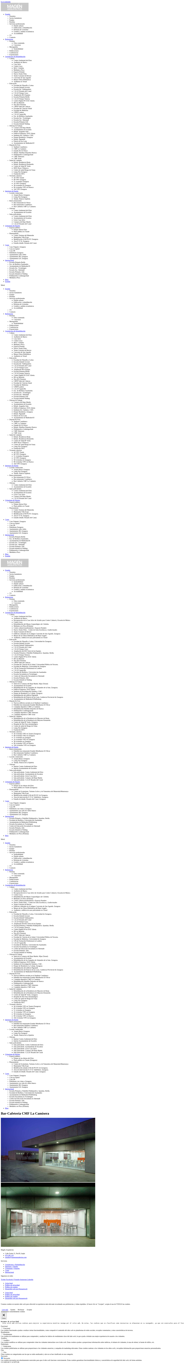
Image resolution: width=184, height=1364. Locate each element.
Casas (7, 245)
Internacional (9, 260)
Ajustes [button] (12, 1310)
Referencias (9, 39)
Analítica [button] (4, 1338)
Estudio (7, 14)
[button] (92, 285)
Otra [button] (2, 1350)
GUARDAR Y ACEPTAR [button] (10, 1362)
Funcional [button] (4, 1326)
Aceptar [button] (29, 1310)
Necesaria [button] (4, 1356)
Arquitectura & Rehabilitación (15, 56)
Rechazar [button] (21, 1310)
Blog (6, 280)
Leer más (5, 1310)
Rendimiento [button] (5, 1332)
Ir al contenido (6, 2)
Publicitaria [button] (4, 1344)
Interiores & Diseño (11, 191)
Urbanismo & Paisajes (12, 226)
